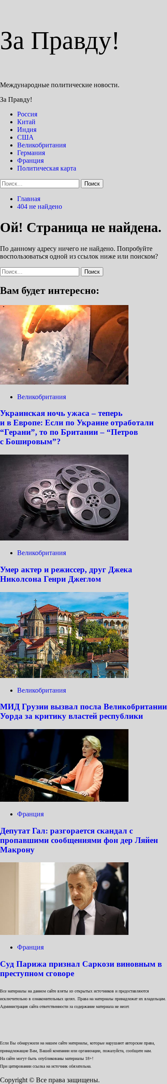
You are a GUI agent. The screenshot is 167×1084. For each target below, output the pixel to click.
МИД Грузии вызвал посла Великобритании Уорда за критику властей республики (83, 711)
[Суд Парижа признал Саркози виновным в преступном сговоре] (64, 932)
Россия (27, 114)
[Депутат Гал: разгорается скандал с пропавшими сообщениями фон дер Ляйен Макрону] (64, 799)
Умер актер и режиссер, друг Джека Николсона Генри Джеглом (66, 574)
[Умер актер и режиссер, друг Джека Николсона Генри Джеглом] (64, 538)
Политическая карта (46, 168)
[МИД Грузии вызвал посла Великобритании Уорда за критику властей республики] (64, 675)
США (25, 137)
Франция (30, 160)
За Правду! (60, 40)
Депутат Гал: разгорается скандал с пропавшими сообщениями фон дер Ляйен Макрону (79, 840)
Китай (26, 121)
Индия (26, 129)
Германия (31, 152)
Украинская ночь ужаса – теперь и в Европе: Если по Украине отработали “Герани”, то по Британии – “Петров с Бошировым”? (77, 427)
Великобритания (41, 145)
